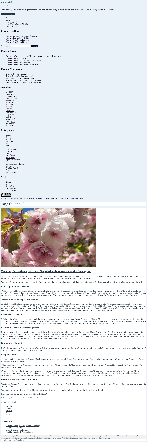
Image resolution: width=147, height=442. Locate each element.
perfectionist (25, 438)
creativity (9, 139)
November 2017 (11, 113)
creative (126, 436)
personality (35, 438)
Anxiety (8, 135)
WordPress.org (11, 190)
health (8, 143)
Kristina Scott (10, 76)
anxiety (105, 436)
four (138, 436)
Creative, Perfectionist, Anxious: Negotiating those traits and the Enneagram (33, 56)
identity (3, 438)
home (8, 145)
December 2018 (11, 96)
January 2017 (10, 119)
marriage (9, 154)
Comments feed (11, 188)
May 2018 (9, 107)
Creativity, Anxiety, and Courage (17, 430)
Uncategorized (11, 172)
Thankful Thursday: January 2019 (18, 58)
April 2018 (9, 109)
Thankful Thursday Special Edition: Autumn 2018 (24, 60)
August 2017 (10, 115)
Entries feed (10, 186)
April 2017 (9, 117)
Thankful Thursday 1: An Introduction (19, 432)
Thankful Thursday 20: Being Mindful (19, 62)
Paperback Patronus (13, 160)
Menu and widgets (8, 14)
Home (8, 18)
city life (8, 137)
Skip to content (6, 2)
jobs (7, 147)
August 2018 (10, 100)
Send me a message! (13, 26)
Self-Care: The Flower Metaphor (22, 78)
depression (9, 141)
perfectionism (15, 438)
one (8, 438)
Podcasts (9, 162)
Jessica (8, 82)
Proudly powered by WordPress (12, 440)
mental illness (10, 158)
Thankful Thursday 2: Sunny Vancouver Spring (23, 426)
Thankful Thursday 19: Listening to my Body (22, 64)
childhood (118, 436)
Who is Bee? (14, 22)
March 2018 (10, 111)
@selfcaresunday (79, 359)
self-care (9, 166)
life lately (9, 151)
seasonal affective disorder (15, 164)
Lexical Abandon (7, 6)
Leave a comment (74, 438)
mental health (10, 156)
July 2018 (9, 102)
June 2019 (9, 92)
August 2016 (10, 123)
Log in (8, 184)
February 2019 (11, 94)
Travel (8, 170)
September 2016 (11, 121)
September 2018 (11, 98)
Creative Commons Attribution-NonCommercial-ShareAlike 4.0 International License (54, 198)
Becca (8, 74)
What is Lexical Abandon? (19, 24)
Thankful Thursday (13, 168)
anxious (111, 436)
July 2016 (9, 125)
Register (8, 182)
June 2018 (9, 104)
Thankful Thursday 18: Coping (17, 428)
